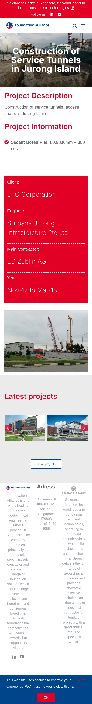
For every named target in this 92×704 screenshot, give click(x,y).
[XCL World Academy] (67, 428)
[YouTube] (22, 657)
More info (82, 683)
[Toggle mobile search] (75, 26)
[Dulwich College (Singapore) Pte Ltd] (25, 428)
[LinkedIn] (14, 657)
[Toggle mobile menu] (83, 26)
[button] (8, 428)
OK (46, 697)
